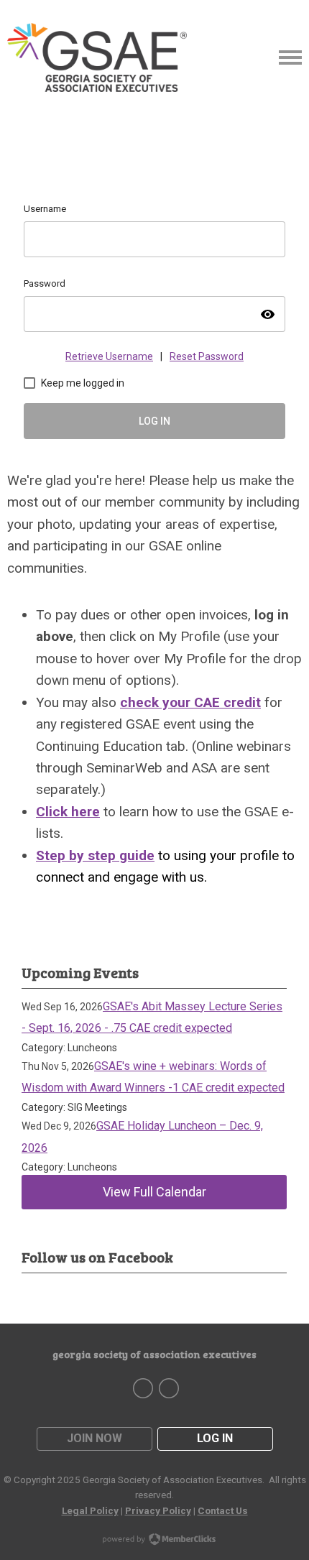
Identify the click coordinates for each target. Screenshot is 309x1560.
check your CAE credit (190, 702)
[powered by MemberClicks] (154, 1540)
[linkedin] (169, 1388)
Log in (215, 1438)
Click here (68, 811)
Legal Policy (90, 1510)
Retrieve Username (109, 356)
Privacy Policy (158, 1510)
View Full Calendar (154, 1191)
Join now (94, 1438)
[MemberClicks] (97, 57)
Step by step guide (95, 855)
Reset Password (207, 356)
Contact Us (223, 1510)
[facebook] (143, 1388)
